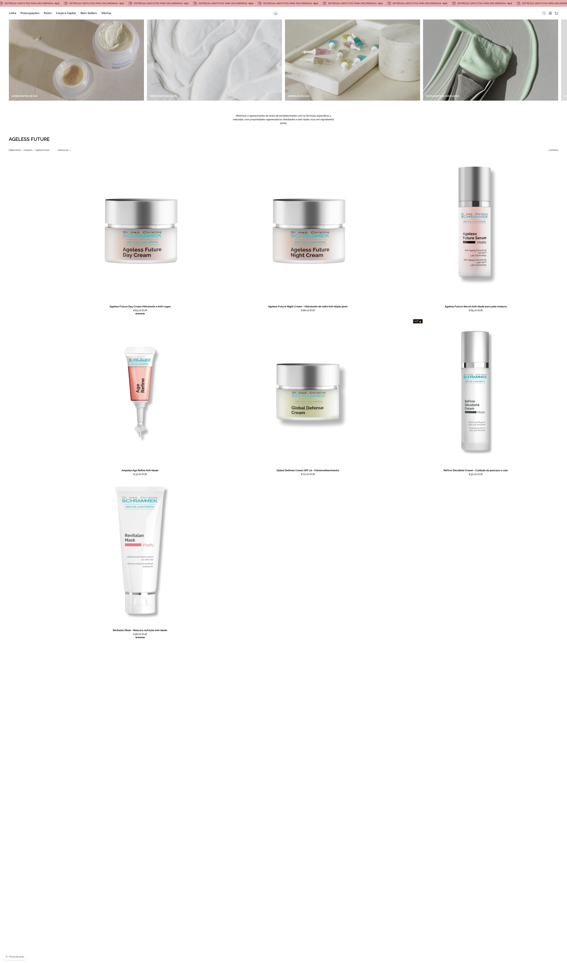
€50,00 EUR (476, 474)
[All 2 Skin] (283, 13)
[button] (544, 13)
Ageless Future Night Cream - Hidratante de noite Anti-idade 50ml (307, 306)
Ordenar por (63, 150)
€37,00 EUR (140, 474)
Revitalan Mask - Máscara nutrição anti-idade (140, 630)
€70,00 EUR (308, 474)
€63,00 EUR (140, 310)
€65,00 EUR (476, 310)
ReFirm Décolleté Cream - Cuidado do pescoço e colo (476, 470)
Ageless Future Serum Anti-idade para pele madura (476, 306)
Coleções (28, 150)
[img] (140, 314)
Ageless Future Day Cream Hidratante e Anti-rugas (140, 306)
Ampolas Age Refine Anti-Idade (140, 470)
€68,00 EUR (308, 310)
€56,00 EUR (140, 634)
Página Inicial (15, 150)
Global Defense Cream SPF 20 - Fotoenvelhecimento (308, 470)
